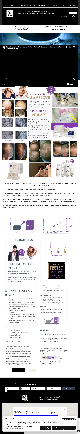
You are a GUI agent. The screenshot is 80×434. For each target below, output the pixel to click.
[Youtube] (60, 29)
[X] (55, 29)
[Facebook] (62, 29)
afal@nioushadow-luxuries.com (58, 26)
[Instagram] (64, 29)
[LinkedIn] (58, 29)
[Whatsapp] (53, 29)
